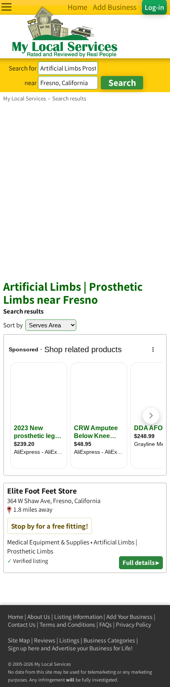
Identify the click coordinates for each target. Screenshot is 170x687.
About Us (38, 616)
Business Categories (109, 640)
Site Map (19, 640)
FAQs (105, 624)
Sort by (13, 325)
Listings (69, 640)
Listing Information (78, 616)
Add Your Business (129, 616)
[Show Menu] (6, 7)
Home (15, 616)
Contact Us (22, 624)
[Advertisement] (85, 190)
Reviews (44, 640)
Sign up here (24, 648)
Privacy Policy (133, 624)
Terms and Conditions (67, 624)
